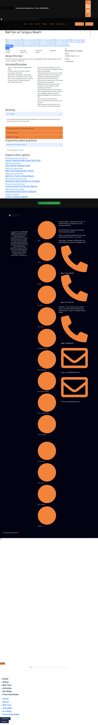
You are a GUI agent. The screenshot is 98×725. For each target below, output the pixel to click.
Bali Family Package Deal (17, 165)
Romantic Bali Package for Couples (22, 180)
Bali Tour (37, 24)
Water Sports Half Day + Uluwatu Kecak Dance (20, 128)
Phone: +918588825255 (41, 8)
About (31, 24)
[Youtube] (11, 8)
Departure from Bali (13, 137)
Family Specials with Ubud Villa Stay (23, 160)
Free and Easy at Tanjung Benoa (21, 186)
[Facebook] (3, 8)
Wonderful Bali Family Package (20, 191)
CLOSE (2, 663)
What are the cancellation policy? (16, 144)
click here (21, 150)
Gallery (15, 46)
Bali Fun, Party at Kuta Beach (19, 175)
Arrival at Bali (11, 114)
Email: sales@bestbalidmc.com (25, 8)
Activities (44, 24)
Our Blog (51, 24)
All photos (9, 46)
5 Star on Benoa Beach (16, 196)
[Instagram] (7, 8)
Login (89, 1)
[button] (88, 9)
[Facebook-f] (12, 263)
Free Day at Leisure (12, 133)
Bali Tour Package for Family (19, 170)
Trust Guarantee (61, 24)
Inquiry (7, 48)
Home (25, 24)
